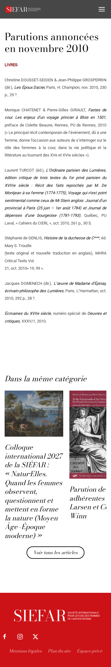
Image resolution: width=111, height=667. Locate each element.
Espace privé (89, 651)
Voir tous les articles (55, 552)
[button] (101, 9)
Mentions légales (25, 651)
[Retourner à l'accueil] (23, 9)
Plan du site (59, 651)
